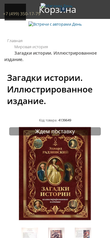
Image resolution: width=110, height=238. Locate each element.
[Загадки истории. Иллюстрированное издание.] (55, 220)
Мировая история (31, 46)
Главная (15, 40)
